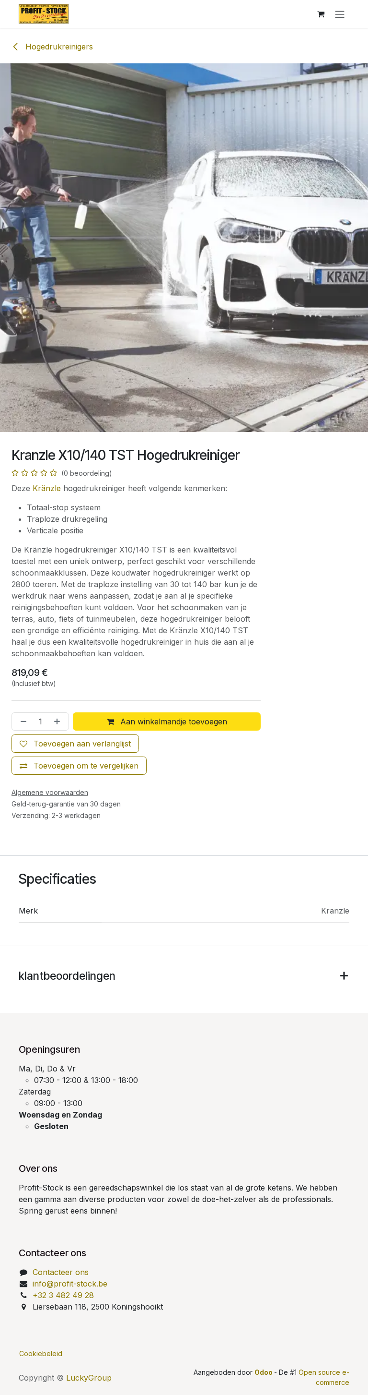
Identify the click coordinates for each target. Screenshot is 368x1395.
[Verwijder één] (21, 721)
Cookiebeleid (40, 1350)
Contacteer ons (61, 1272)
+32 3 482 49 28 (63, 1295)
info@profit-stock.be (70, 1283)
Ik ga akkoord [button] (320, 1379)
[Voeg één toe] (59, 721)
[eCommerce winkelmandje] (320, 14)
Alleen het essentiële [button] (251, 1379)
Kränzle (47, 488)
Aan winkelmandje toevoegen (172, 721)
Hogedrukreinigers (58, 46)
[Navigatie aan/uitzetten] (339, 14)
